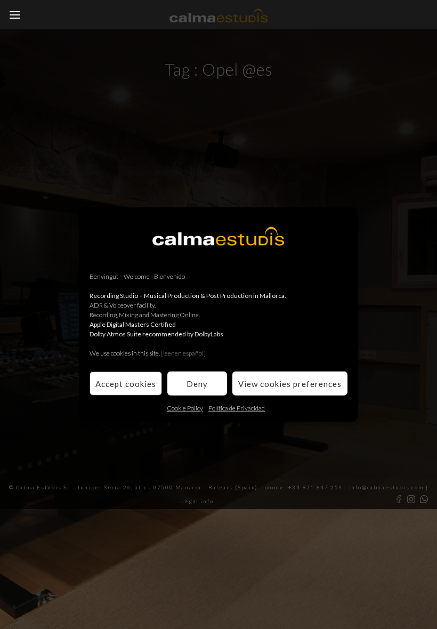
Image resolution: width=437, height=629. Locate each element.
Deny (197, 383)
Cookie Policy (185, 408)
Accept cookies (125, 383)
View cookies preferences (290, 383)
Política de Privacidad (236, 408)
